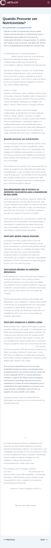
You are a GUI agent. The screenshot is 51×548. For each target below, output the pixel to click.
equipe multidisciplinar (20, 472)
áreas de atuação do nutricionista (30, 90)
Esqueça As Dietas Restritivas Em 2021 (19, 346)
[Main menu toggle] (48, 2)
